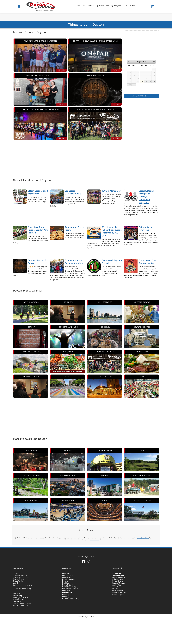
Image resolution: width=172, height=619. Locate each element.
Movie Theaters (117, 591)
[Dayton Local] (43, 6)
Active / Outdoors (118, 577)
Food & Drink (116, 587)
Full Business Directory (70, 598)
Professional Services (70, 589)
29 (154, 82)
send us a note (94, 540)
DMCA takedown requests (22, 603)
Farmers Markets (68, 579)
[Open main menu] (19, 6)
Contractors (66, 577)
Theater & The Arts (119, 593)
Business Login (18, 599)
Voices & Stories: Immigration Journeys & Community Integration (146, 197)
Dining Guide (104, 6)
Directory (131, 6)
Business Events (118, 579)
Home (78, 6)
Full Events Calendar (143, 96)
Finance (65, 581)
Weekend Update (118, 595)
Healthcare (66, 583)
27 (146, 82)
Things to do (118, 6)
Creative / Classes (118, 583)
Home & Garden (68, 585)
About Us (16, 594)
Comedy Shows (117, 581)
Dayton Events (18, 579)
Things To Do (18, 581)
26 (143, 82)
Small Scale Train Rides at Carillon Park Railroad (38, 230)
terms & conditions (143, 538)
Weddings (66, 596)
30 (130, 85)
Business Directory (20, 575)
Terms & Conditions (20, 605)
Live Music (115, 589)
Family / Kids (116, 585)
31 (134, 85)
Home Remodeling (69, 587)
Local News (89, 6)
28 (150, 82)
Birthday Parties (68, 575)
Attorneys (66, 573)
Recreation (66, 591)
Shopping (65, 595)
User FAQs (17, 601)
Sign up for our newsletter (23, 585)
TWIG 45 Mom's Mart (111, 191)
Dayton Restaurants (20, 577)
